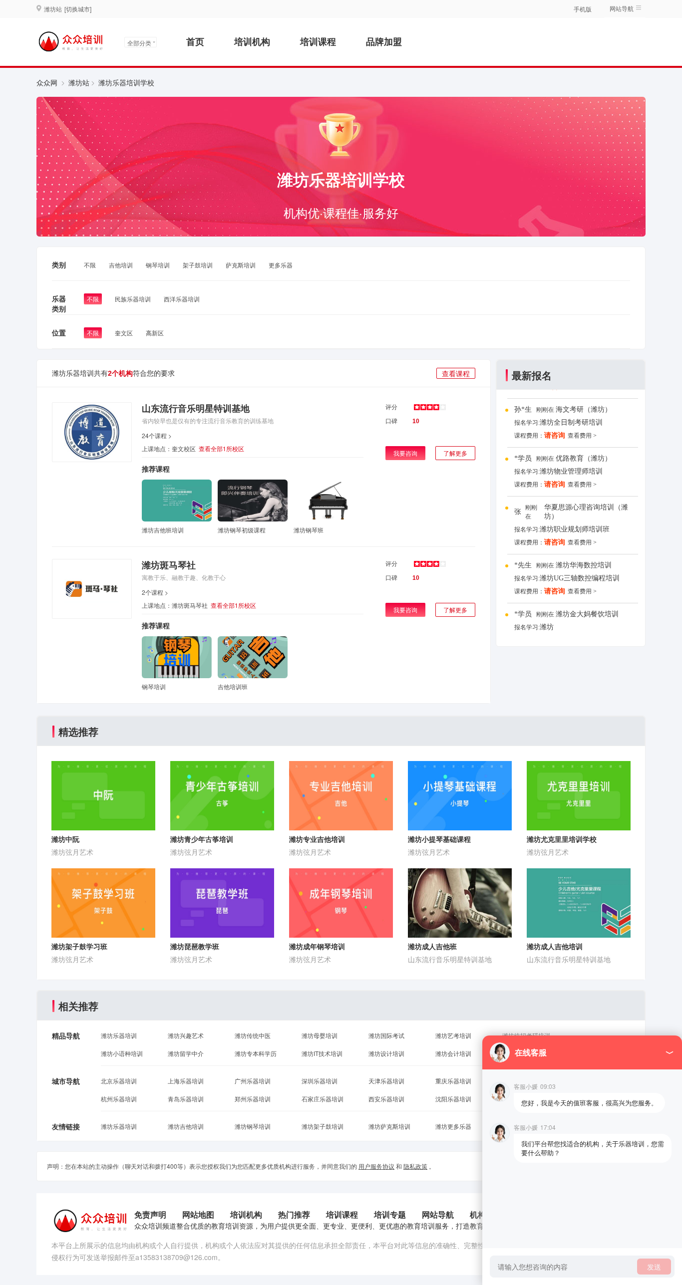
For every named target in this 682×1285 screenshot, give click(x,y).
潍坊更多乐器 (453, 1126)
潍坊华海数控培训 (584, 565)
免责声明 (150, 1214)
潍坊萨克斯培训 (389, 1126)
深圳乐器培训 (320, 1080)
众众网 (46, 82)
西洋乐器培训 (182, 298)
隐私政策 (415, 1166)
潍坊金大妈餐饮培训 (587, 614)
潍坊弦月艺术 (72, 851)
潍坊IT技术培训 (322, 1053)
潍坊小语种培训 (122, 1053)
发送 (654, 1267)
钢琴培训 (158, 264)
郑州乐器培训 (253, 1098)
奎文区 (124, 332)
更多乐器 (281, 264)
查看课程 (456, 373)
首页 (195, 41)
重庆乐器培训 (453, 1080)
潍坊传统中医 (253, 1035)
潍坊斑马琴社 (169, 565)
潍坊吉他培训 (186, 1126)
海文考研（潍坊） (584, 409)
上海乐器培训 (186, 1080)
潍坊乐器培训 (119, 1035)
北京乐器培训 (119, 1080)
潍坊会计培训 (453, 1053)
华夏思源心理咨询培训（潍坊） (586, 512)
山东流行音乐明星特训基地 (196, 408)
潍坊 (547, 627)
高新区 (155, 332)
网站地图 (198, 1214)
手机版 (583, 8)
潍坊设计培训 (386, 1053)
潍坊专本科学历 (256, 1053)
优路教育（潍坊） (584, 458)
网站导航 (438, 1214)
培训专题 (390, 1214)
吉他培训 (121, 264)
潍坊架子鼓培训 (322, 1126)
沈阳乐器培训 (453, 1098)
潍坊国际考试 (386, 1035)
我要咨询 (405, 453)
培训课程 (318, 41)
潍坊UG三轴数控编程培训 (580, 578)
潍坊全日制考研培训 (571, 422)
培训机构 (252, 41)
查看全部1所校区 (221, 448)
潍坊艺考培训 (453, 1035)
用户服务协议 (376, 1166)
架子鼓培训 (198, 264)
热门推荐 (294, 1214)
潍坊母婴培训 (320, 1035)
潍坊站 (78, 82)
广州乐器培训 (253, 1080)
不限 (90, 264)
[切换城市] (77, 8)
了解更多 (455, 453)
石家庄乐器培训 (322, 1098)
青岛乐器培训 (186, 1098)
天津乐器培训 (386, 1080)
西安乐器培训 (386, 1098)
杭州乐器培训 (119, 1098)
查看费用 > (582, 435)
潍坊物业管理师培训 (571, 471)
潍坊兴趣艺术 (186, 1035)
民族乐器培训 (133, 298)
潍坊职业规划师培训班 (575, 529)
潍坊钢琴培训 (253, 1126)
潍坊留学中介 (186, 1053)
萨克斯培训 (241, 264)
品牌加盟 (384, 41)
